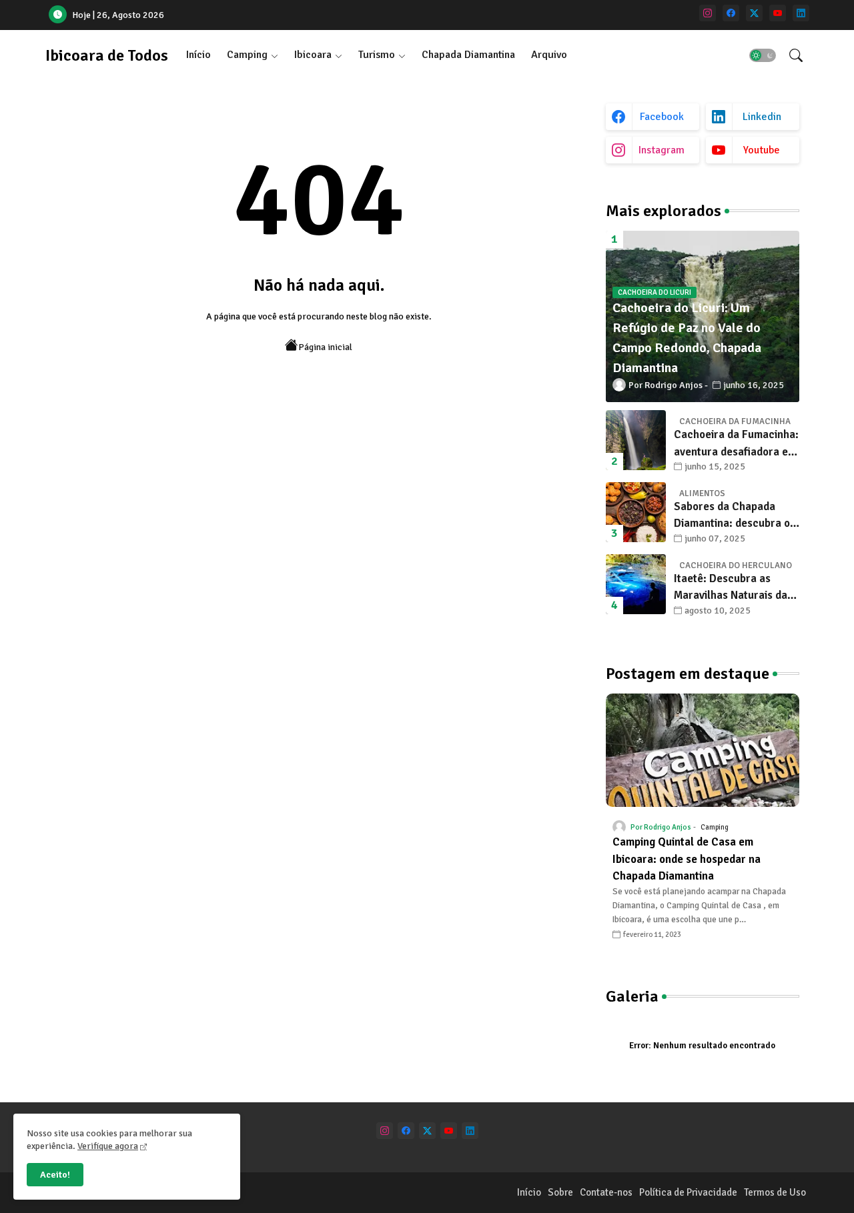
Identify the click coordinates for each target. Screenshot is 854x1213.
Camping (247, 54)
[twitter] (754, 13)
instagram (661, 150)
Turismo (376, 54)
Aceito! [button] (55, 1174)
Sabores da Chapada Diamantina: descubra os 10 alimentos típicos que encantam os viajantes (734, 515)
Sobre (560, 1192)
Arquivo (549, 54)
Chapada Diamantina (468, 54)
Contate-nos (606, 1192)
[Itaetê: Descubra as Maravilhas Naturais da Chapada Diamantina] (636, 584)
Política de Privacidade (688, 1192)
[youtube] (777, 13)
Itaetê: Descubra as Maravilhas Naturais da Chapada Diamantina (730, 587)
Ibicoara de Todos (106, 55)
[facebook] (731, 13)
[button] (762, 55)
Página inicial (325, 347)
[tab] (198, 55)
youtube (761, 150)
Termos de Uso (775, 1192)
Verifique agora (107, 1146)
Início (198, 54)
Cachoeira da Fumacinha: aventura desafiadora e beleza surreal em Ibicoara (736, 443)
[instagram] (707, 13)
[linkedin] (801, 13)
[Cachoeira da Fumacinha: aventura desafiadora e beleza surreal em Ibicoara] (636, 440)
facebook (662, 116)
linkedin (762, 116)
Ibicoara (313, 54)
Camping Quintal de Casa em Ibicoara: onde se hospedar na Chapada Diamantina (686, 859)
